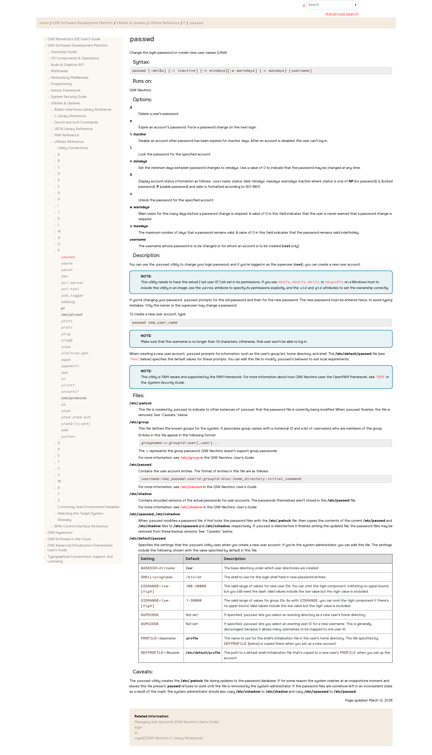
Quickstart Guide (64, 52)
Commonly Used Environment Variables (88, 507)
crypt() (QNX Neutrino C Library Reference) (169, 738)
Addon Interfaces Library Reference (82, 110)
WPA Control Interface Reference (81, 526)
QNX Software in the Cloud (69, 539)
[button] (45, 39)
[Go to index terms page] (301, 5)
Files (134, 359)
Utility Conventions (73, 148)
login (138, 727)
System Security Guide (69, 97)
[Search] (356, 4)
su (136, 732)
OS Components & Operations (75, 58)
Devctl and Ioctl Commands (76, 122)
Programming (61, 84)
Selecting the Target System (80, 513)
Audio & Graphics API (67, 65)
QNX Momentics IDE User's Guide (73, 39)
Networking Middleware (70, 77)
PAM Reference (66, 135)
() (75, 423)
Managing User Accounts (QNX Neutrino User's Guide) (177, 722)
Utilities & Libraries (131, 23)
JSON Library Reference (73, 129)
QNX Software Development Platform (83, 23)
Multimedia (59, 71)
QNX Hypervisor (60, 533)
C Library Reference (70, 116)
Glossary (64, 520)
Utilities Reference (164, 23)
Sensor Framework (66, 90)
